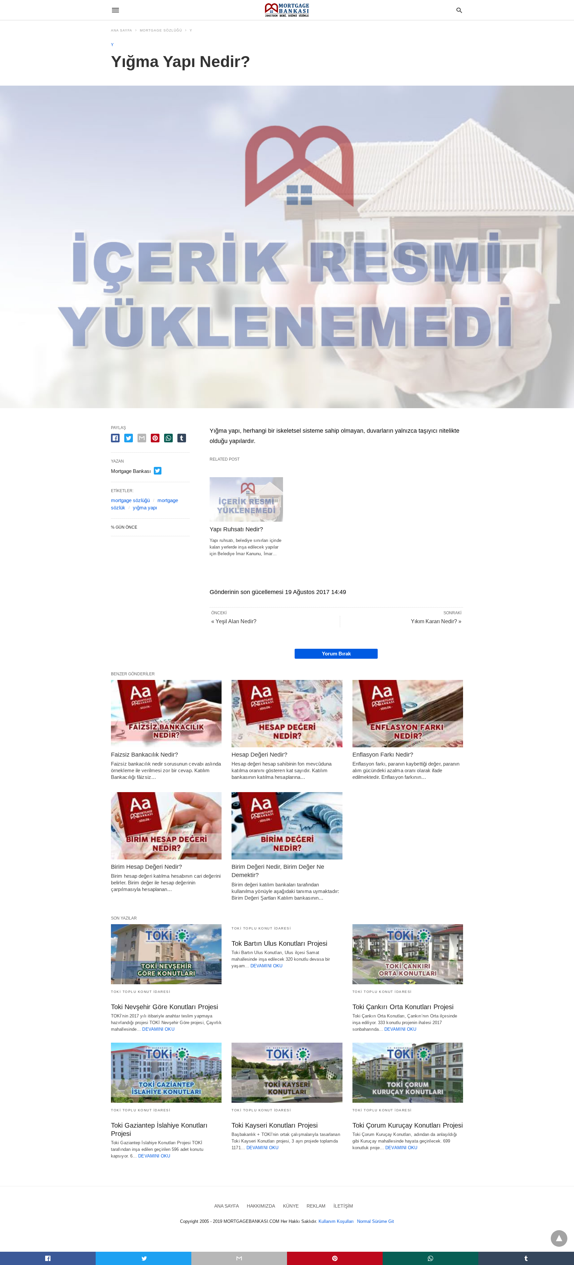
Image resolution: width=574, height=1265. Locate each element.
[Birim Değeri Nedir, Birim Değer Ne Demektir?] (287, 825)
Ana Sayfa (121, 30)
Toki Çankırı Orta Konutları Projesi (402, 1006)
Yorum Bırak (336, 653)
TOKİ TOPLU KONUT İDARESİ (140, 992)
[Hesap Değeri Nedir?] (287, 713)
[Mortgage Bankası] (287, 10)
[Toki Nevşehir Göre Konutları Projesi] (166, 954)
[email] (239, 1258)
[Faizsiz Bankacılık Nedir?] (166, 713)
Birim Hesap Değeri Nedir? (146, 866)
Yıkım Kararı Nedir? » (436, 621)
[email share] (142, 438)
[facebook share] (115, 438)
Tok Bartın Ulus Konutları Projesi (279, 943)
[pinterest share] (155, 438)
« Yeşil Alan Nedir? (233, 621)
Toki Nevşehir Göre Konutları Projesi (164, 1006)
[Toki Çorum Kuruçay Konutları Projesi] (407, 1073)
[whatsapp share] (168, 438)
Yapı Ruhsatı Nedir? (236, 529)
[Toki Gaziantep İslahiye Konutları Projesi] (166, 1073)
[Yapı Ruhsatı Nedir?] (246, 499)
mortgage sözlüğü (130, 500)
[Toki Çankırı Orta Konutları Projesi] (407, 954)
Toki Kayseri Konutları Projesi (275, 1125)
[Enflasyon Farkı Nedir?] (407, 713)
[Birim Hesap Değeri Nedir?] (166, 825)
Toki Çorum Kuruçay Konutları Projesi (407, 1125)
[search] (459, 10)
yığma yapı (145, 507)
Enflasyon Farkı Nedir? (382, 754)
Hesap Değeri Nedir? (259, 754)
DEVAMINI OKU (158, 1029)
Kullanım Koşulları (336, 1221)
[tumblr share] (526, 1258)
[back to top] (559, 1238)
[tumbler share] (181, 438)
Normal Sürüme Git (375, 1221)
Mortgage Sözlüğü (161, 30)
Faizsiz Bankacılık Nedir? (144, 754)
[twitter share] (128, 438)
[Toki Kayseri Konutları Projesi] (287, 1073)
